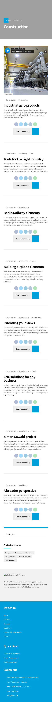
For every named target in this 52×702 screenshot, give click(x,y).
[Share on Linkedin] (26, 124)
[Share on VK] (30, 124)
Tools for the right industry (23, 159)
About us (7, 619)
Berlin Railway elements (22, 212)
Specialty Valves (10, 560)
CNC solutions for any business (19, 378)
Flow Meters (29, 553)
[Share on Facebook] (16, 124)
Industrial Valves (10, 556)
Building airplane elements (24, 266)
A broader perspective (20, 490)
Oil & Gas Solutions (25, 556)
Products (7, 624)
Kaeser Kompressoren (11, 658)
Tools (32, 153)
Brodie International (10, 662)
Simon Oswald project (20, 436)
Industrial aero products (22, 105)
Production (23, 100)
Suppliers (7, 628)
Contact (6, 636)
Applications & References (13, 632)
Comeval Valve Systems (12, 653)
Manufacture (24, 207)
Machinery (23, 153)
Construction (11, 100)
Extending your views (19, 322)
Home (8, 20)
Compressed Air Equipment (13, 553)
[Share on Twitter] (21, 124)
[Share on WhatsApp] (35, 124)
